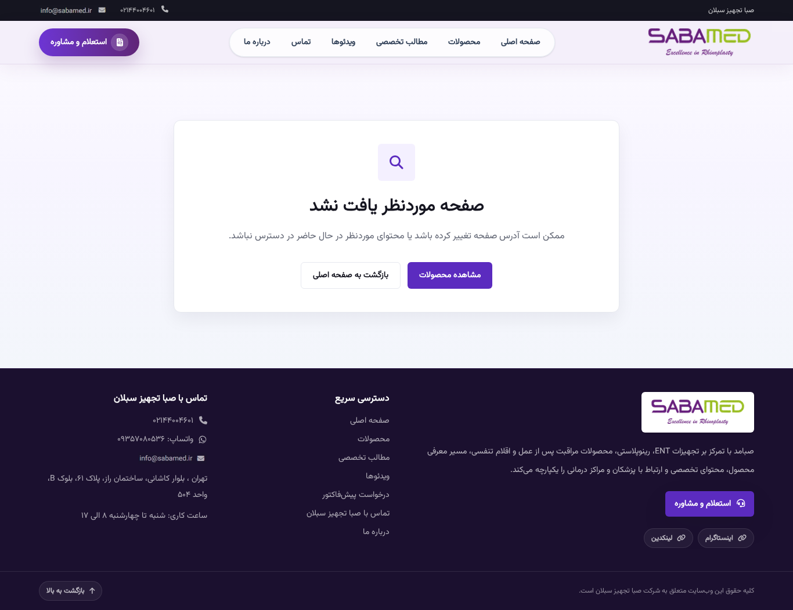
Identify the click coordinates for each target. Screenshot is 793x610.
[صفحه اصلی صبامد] (699, 42)
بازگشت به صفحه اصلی (350, 275)
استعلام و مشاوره (703, 504)
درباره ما (257, 42)
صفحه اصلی (520, 42)
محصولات (464, 42)
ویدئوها (343, 42)
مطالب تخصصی (401, 42)
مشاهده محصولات (450, 275)
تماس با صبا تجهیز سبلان (348, 514)
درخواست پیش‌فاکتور (356, 495)
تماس (301, 42)
